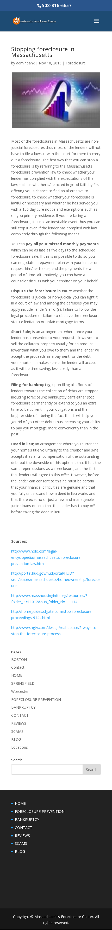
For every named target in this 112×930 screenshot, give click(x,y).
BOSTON (19, 659)
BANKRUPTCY (23, 707)
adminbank (25, 63)
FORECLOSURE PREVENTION (36, 699)
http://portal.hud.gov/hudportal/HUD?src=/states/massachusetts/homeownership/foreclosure (56, 579)
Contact (17, 667)
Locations (19, 747)
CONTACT (20, 715)
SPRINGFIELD (23, 683)
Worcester (20, 691)
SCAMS (17, 731)
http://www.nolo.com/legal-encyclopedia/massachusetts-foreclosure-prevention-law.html (46, 557)
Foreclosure (76, 63)
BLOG (16, 739)
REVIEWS (18, 723)
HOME (16, 675)
